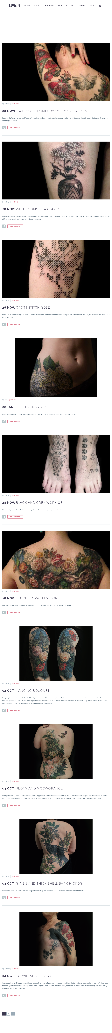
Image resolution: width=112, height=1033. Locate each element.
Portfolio (49, 5)
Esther (27, 5)
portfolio (15, 103)
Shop (60, 5)
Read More (15, 128)
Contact (92, 5)
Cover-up (81, 5)
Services (69, 5)
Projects (37, 5)
